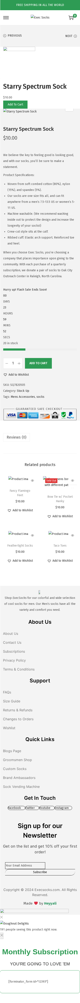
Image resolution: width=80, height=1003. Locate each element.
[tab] (40, 437)
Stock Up (23, 391)
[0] (71, 17)
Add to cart (38, 363)
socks (40, 397)
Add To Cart (15, 104)
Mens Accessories (23, 397)
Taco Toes (60, 545)
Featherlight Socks (20, 545)
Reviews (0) (16, 437)
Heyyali (50, 903)
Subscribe (40, 872)
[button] (16, 375)
